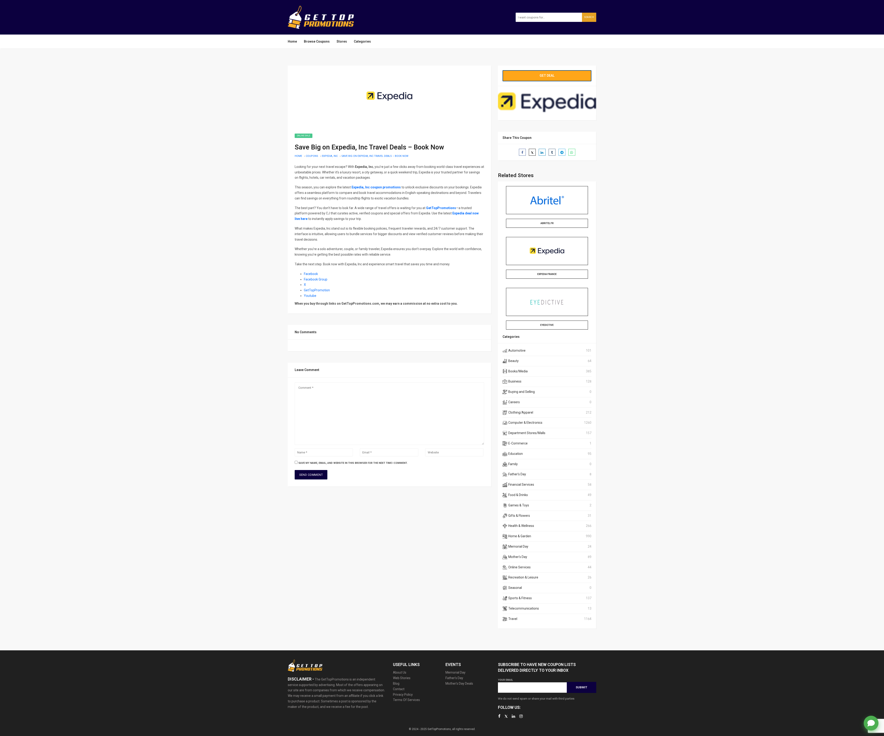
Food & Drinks (518, 495)
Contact (398, 689)
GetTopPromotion (317, 290)
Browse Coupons (317, 41)
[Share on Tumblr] (552, 152)
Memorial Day (518, 546)
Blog (396, 683)
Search (589, 17)
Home (292, 41)
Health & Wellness (521, 526)
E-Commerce (518, 443)
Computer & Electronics (525, 422)
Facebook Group (315, 279)
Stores (342, 41)
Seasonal (515, 588)
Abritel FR (547, 223)
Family (513, 464)
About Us (399, 672)
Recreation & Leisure (523, 577)
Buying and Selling (521, 392)
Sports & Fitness (520, 598)
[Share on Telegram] (561, 152)
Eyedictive (547, 325)
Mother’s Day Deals (459, 683)
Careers (514, 402)
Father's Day (517, 474)
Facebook (311, 274)
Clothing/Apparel (520, 412)
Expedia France (547, 274)
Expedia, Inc (330, 156)
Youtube (310, 296)
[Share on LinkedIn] (542, 152)
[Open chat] (871, 723)
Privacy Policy (403, 694)
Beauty (513, 361)
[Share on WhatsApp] (571, 152)
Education (515, 454)
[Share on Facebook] (522, 152)
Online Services (519, 567)
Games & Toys (518, 505)
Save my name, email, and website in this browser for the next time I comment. (352, 462)
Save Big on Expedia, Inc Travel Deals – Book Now (374, 156)
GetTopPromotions (441, 208)
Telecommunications (523, 608)
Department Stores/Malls (526, 433)
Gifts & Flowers (519, 515)
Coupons (312, 156)
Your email (505, 679)
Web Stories (401, 678)
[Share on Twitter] (532, 152)
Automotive (517, 350)
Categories (362, 41)
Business (514, 381)
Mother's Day (517, 557)
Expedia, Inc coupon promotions (376, 187)
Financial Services (521, 484)
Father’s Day (454, 678)
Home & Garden (519, 536)
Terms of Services (406, 700)
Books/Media (518, 371)
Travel (512, 619)
